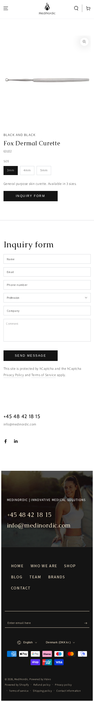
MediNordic (21, 679)
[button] (76, 8)
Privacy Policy (14, 375)
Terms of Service (43, 375)
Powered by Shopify (17, 685)
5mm (44, 170)
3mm (10, 170)
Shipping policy (42, 691)
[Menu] (6, 8)
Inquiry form (30, 196)
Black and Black (20, 135)
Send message (30, 355)
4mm (27, 170)
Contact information (68, 691)
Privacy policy (63, 685)
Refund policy (41, 685)
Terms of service (18, 691)
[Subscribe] (86, 623)
